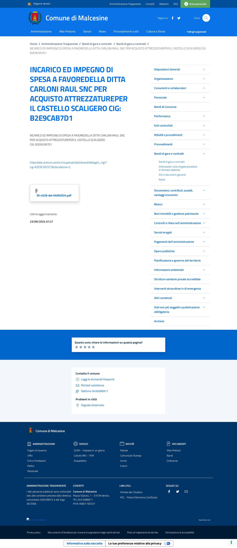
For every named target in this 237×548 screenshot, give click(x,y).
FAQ (175, 4)
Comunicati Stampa (130, 455)
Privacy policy (33, 532)
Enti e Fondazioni (36, 461)
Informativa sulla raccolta (84, 543)
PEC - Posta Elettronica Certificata (138, 497)
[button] (206, 18)
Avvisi (123, 461)
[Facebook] (171, 18)
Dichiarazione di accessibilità (179, 532)
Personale (32, 471)
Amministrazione (44, 444)
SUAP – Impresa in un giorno (89, 450)
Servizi (83, 444)
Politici (30, 466)
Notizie (124, 450)
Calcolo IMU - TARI (84, 455)
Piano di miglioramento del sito (142, 532)
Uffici (30, 455)
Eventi (123, 466)
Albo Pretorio (174, 450)
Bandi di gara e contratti (97, 44)
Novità (130, 444)
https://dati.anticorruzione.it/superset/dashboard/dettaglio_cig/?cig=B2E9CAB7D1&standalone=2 (68, 164)
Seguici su (172, 486)
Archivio (159, 321)
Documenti (179, 444)
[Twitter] (177, 18)
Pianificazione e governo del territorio (177, 260)
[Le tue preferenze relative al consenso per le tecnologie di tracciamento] (231, 542)
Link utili (125, 486)
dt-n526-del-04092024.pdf (54, 195)
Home (33, 44)
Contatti (150, 4)
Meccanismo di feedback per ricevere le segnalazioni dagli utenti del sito (84, 532)
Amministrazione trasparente (46, 486)
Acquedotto (80, 461)
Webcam (164, 4)
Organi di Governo (37, 450)
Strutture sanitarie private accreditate (177, 279)
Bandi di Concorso (165, 107)
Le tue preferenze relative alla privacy (135, 543)
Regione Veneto (41, 3)
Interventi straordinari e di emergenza (177, 288)
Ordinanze (172, 461)
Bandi (170, 455)
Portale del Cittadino (131, 492)
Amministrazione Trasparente (125, 4)
